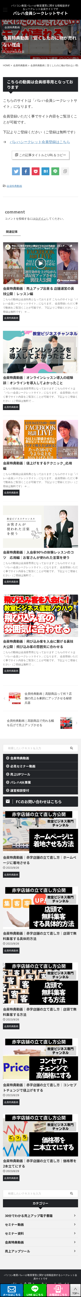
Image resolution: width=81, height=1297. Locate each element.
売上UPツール (20, 774)
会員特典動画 (14, 185)
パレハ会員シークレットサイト (40, 13)
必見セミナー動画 (22, 766)
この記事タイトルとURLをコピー (42, 155)
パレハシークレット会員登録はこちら (40, 142)
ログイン (40, 218)
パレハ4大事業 (20, 782)
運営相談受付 (19, 790)
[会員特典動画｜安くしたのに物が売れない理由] (45, 171)
